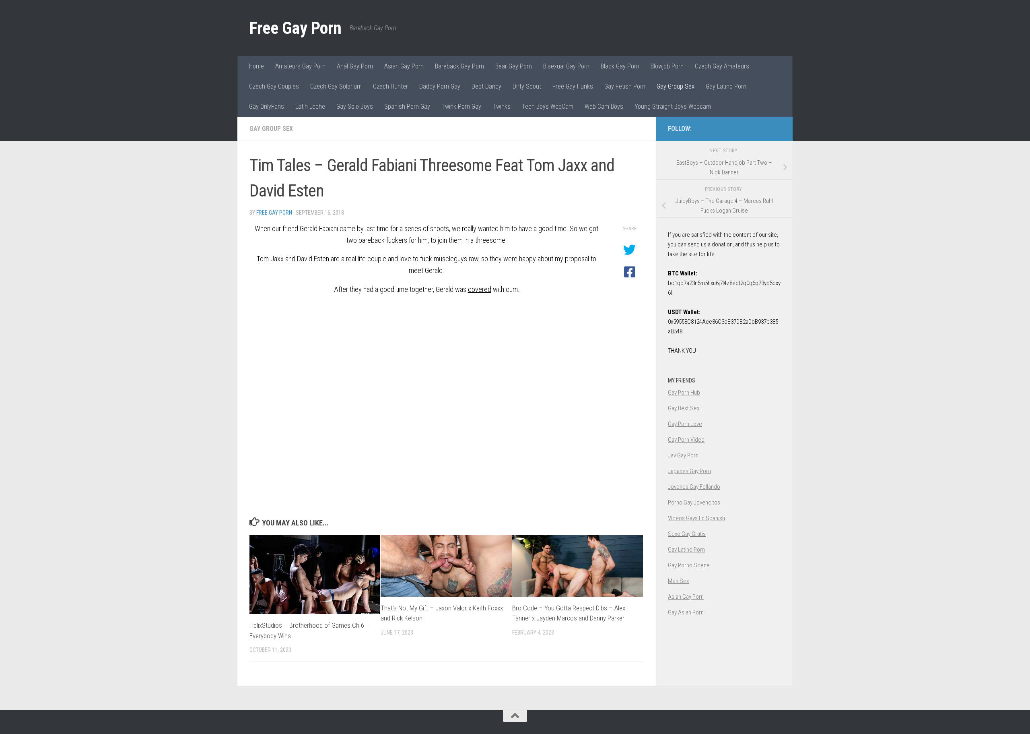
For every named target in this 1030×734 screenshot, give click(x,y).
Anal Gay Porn (355, 66)
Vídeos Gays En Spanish (696, 518)
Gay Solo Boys (354, 106)
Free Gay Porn (295, 28)
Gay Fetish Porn (624, 86)
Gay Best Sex (683, 408)
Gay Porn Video (686, 439)
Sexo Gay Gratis (687, 534)
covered (479, 289)
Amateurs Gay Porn (300, 66)
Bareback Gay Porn (459, 66)
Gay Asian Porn (686, 612)
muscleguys (450, 258)
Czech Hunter (390, 86)
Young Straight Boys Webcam (672, 106)
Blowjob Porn (667, 66)
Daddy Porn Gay (439, 86)
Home (256, 66)
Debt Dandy (486, 86)
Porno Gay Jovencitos (694, 502)
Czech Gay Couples (274, 86)
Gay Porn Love (685, 424)
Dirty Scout (527, 86)
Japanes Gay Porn (689, 471)
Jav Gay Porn (683, 455)
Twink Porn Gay (461, 106)
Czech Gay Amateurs (722, 66)
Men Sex (678, 581)
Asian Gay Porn (404, 66)
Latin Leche (310, 106)
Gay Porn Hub (684, 392)
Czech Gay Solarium (336, 86)
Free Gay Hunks (572, 86)
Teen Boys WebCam (547, 106)
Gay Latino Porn (726, 86)
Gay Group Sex (675, 86)
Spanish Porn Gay (407, 106)
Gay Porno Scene (689, 565)
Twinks (501, 106)
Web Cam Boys (604, 106)
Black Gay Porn (620, 66)
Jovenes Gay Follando (694, 486)
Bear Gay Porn (513, 66)
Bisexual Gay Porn (566, 66)
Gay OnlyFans (266, 106)
